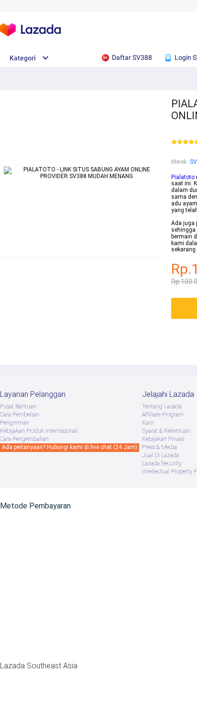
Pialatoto (183, 177)
